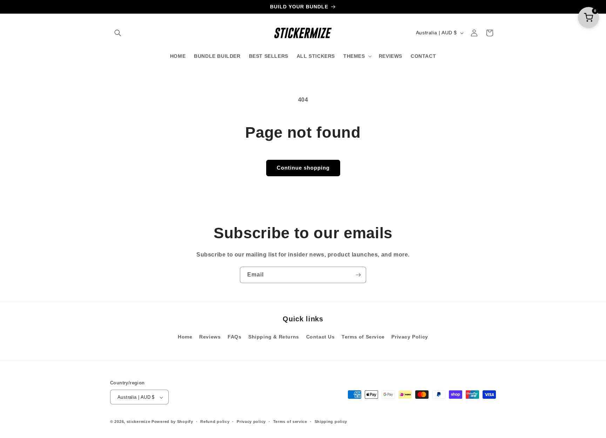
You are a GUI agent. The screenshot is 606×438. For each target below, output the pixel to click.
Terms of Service (363, 336)
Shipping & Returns (273, 336)
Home (185, 336)
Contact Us (320, 336)
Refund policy (214, 421)
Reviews (210, 336)
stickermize (138, 422)
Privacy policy (251, 421)
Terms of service (290, 421)
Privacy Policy (409, 336)
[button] (118, 33)
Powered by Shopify (172, 422)
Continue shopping (303, 168)
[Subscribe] (358, 275)
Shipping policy (331, 421)
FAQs (234, 336)
